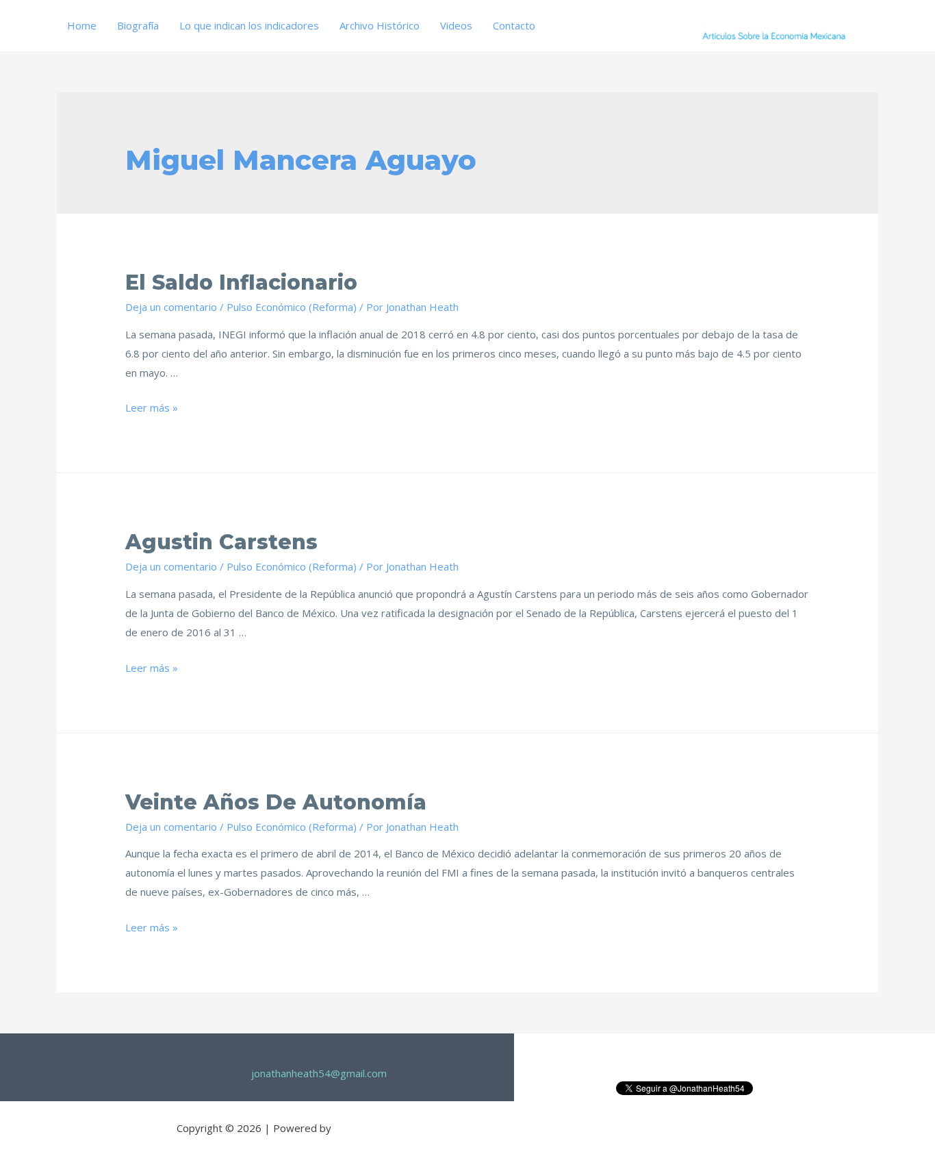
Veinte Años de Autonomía (275, 802)
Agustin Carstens (221, 542)
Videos (456, 25)
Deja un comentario (171, 307)
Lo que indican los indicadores (249, 25)
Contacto (514, 25)
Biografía (138, 25)
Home (82, 25)
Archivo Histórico (380, 25)
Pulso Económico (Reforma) (292, 307)
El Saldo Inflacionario (241, 282)
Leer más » (151, 407)
